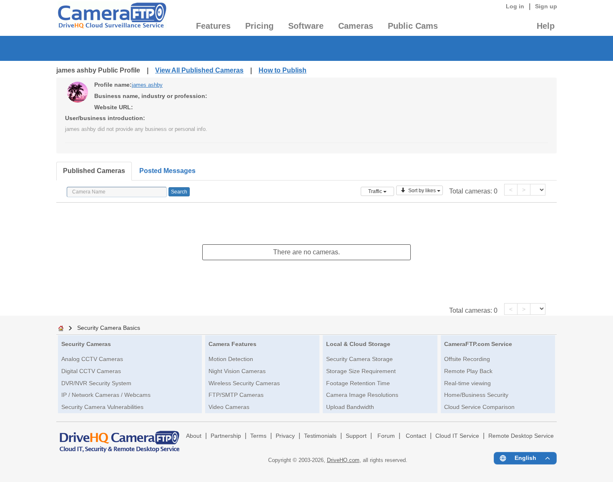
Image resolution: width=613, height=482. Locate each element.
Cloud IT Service (457, 436)
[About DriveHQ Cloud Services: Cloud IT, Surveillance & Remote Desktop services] (119, 438)
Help (546, 25)
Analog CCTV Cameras (92, 359)
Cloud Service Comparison (479, 407)
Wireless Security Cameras (244, 383)
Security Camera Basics (108, 327)
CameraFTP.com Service (478, 344)
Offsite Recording (467, 359)
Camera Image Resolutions (362, 395)
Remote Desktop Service (521, 436)
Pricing (259, 25)
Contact (416, 436)
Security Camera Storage (359, 359)
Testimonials (320, 436)
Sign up (546, 6)
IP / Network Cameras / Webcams (106, 395)
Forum (386, 436)
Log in (515, 6)
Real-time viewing (467, 383)
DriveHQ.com (343, 460)
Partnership (226, 436)
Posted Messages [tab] (167, 170)
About (193, 436)
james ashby (147, 85)
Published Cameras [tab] (94, 170)
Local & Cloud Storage (358, 344)
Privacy (285, 436)
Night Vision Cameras (237, 371)
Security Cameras (86, 344)
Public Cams (413, 25)
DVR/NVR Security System (96, 383)
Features (213, 25)
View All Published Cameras (199, 70)
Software (306, 25)
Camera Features (232, 344)
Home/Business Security (476, 395)
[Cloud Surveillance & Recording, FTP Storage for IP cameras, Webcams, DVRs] (111, 18)
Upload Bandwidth (350, 407)
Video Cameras (229, 407)
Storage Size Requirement (361, 371)
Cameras (355, 25)
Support (356, 436)
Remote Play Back (468, 371)
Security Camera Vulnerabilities (102, 407)
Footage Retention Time (358, 383)
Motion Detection (231, 359)
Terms (258, 436)
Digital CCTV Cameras (91, 371)
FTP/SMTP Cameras (236, 395)
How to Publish (282, 70)
